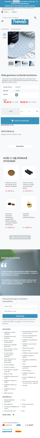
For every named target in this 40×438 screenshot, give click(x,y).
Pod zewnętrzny (26, 370)
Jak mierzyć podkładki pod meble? (11, 407)
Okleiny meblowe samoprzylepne (9, 341)
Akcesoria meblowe (9, 367)
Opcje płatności (8, 404)
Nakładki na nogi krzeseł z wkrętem (29, 344)
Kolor (5, 94)
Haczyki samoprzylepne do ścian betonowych (29, 336)
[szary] (16, 95)
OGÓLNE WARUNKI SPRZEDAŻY (9, 400)
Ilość (10, 111)
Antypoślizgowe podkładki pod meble (29, 367)
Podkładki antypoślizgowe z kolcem (30, 340)
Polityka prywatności (28, 404)
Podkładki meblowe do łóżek (30, 353)
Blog (23, 411)
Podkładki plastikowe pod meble (11, 377)
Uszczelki (24, 385)
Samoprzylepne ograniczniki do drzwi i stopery (30, 332)
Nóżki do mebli (26, 350)
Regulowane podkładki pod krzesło (10, 345)
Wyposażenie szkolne (28, 348)
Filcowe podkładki (9, 365)
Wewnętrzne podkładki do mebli (29, 360)
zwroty (24, 407)
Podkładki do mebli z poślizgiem (9, 333)
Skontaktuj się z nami (10, 411)
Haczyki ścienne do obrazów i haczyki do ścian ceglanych (30, 382)
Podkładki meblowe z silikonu (28, 356)
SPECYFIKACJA (7, 131)
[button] (6, 12)
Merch (24, 364)
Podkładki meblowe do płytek (10, 385)
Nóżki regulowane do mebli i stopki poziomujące (10, 360)
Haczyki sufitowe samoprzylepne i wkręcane (8, 354)
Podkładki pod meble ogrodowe (10, 337)
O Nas (23, 400)
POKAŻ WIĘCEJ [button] (20, 146)
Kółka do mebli (8, 374)
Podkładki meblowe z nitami (10, 389)
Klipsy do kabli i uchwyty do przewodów (11, 349)
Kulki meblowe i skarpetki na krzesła (11, 370)
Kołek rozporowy (8, 393)
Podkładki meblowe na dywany (28, 374)
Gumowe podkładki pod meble (29, 378)
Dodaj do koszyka (20, 121)
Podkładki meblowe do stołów (10, 381)
